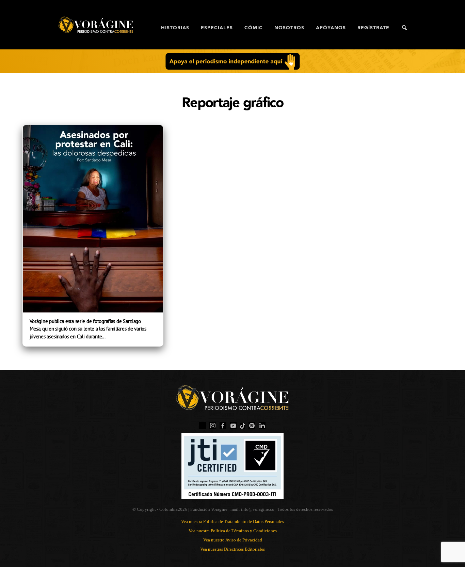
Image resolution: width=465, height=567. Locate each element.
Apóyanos (331, 28)
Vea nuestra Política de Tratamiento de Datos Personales (232, 521)
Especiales (217, 28)
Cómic (253, 28)
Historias (175, 28)
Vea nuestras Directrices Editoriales (232, 549)
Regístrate (373, 28)
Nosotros (289, 28)
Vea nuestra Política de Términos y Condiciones (233, 530)
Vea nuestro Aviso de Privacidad (232, 539)
